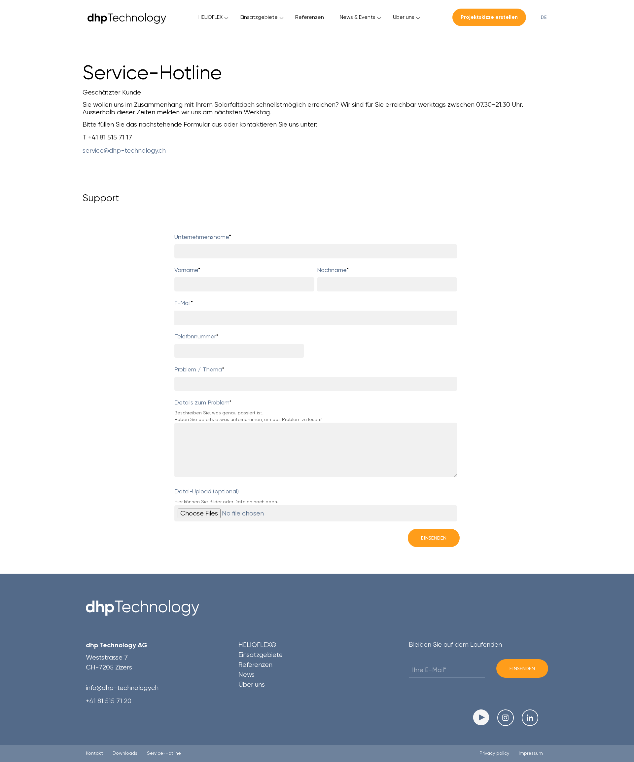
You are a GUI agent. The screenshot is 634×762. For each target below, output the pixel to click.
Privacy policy (494, 753)
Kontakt (94, 753)
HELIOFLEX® (257, 645)
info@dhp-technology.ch (122, 688)
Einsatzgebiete (259, 17)
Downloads (125, 753)
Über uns (403, 17)
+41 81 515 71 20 (108, 701)
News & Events (357, 17)
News (246, 674)
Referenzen (309, 17)
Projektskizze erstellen (489, 17)
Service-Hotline (164, 753)
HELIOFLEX (210, 17)
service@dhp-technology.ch (125, 150)
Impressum (531, 753)
